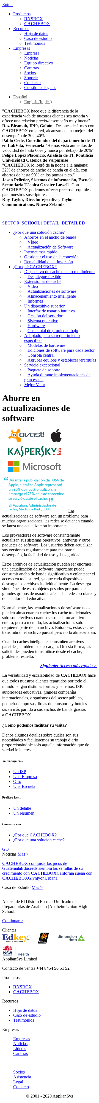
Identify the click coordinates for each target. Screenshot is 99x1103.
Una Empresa (25, 776)
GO (5, 849)
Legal (18, 1082)
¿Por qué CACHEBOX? (35, 266)
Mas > (23, 854)
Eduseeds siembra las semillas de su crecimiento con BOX (42, 871)
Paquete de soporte (44, 370)
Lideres (19, 1048)
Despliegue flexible (44, 276)
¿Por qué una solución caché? (39, 232)
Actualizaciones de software (52, 291)
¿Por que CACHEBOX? (35, 835)
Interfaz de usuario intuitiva (51, 311)
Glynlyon (36, 878)
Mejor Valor (34, 384)
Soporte (31, 77)
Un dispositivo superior (44, 306)
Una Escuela (24, 786)
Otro (17, 781)
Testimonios (34, 43)
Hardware (36, 325)
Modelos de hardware (46, 345)
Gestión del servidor (45, 316)
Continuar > (12, 920)
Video (33, 286)
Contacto (21, 1086)
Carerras (31, 68)
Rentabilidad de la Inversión (48, 261)
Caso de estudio (38, 38)
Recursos (21, 28)
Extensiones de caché (42, 281)
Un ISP (19, 771)
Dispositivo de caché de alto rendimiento (59, 271)
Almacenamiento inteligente (52, 296)
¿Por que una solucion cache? (39, 840)
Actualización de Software (50, 247)
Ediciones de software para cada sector (61, 350)
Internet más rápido (40, 252)
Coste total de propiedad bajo (53, 330)
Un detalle (22, 808)
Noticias (31, 58)
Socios (30, 72)
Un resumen (23, 813)
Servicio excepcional (42, 365)
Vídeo (33, 242)
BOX (33, 18)
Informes (35, 301)
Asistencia (22, 1077)
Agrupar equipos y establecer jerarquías (62, 360)
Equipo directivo (38, 63)
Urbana (51, 878)
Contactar (32, 82)
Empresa (31, 53)
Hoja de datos (36, 33)
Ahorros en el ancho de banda (50, 237)
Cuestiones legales (40, 87)
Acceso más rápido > (68, 665)
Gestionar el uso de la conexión (51, 257)
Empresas (21, 48)
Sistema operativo (43, 320)
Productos (22, 13)
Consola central (41, 355)
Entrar (7, 4)
